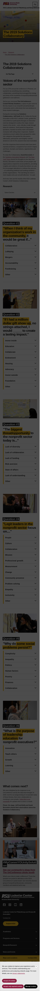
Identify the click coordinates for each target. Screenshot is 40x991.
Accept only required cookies (13, 986)
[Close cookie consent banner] (36, 966)
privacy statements (18, 973)
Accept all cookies (9, 980)
